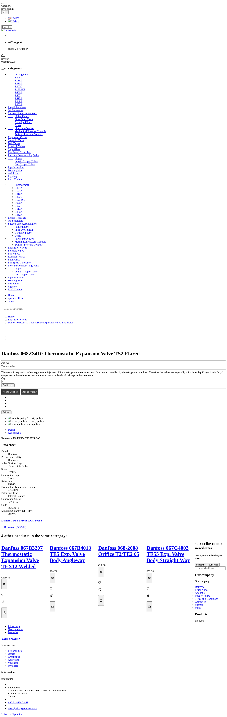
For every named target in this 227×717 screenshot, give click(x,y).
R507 (17, 95)
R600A (18, 92)
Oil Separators (15, 110)
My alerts (13, 665)
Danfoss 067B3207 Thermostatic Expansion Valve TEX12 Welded (22, 557)
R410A (18, 83)
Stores (198, 607)
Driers (18, 125)
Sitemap (199, 604)
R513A (18, 98)
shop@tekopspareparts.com (22, 708)
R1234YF (20, 89)
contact (11, 301)
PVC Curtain (15, 179)
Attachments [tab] (14, 432)
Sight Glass (14, 149)
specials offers (15, 298)
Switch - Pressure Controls (29, 134)
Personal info (15, 650)
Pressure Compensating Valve (23, 155)
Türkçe (15, 21)
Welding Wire (15, 170)
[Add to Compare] (23, 602)
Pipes (15, 158)
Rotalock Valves (16, 146)
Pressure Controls (21, 128)
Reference (7, 438)
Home (11, 295)
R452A (18, 104)
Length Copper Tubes (26, 161)
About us (200, 592)
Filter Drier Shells (24, 119)
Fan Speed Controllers (19, 152)
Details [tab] (11, 429)
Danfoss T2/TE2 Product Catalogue (21, 520)
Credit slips (14, 656)
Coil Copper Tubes (25, 164)
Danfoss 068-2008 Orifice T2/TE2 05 (118, 551)
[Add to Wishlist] (23, 595)
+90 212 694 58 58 (18, 702)
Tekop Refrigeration (11, 714)
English (15, 17)
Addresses (13, 659)
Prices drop (14, 626)
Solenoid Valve (16, 140)
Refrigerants (18, 74)
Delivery (199, 586)
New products (15, 629)
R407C (18, 86)
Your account (10, 639)
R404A (18, 77)
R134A (18, 80)
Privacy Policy (202, 595)
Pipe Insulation (16, 167)
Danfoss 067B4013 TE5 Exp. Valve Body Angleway (70, 554)
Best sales (13, 632)
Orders (11, 653)
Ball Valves (14, 143)
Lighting (12, 176)
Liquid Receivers (17, 107)
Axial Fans (13, 173)
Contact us (200, 601)
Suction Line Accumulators (22, 113)
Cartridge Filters (23, 122)
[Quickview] (4, 584)
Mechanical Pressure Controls (30, 131)
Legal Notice (202, 589)
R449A (18, 101)
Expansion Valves (17, 137)
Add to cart (8, 385)
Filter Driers (18, 116)
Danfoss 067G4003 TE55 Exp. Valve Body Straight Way (168, 554)
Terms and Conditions (206, 598)
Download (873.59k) (14, 527)
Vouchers (13, 662)
